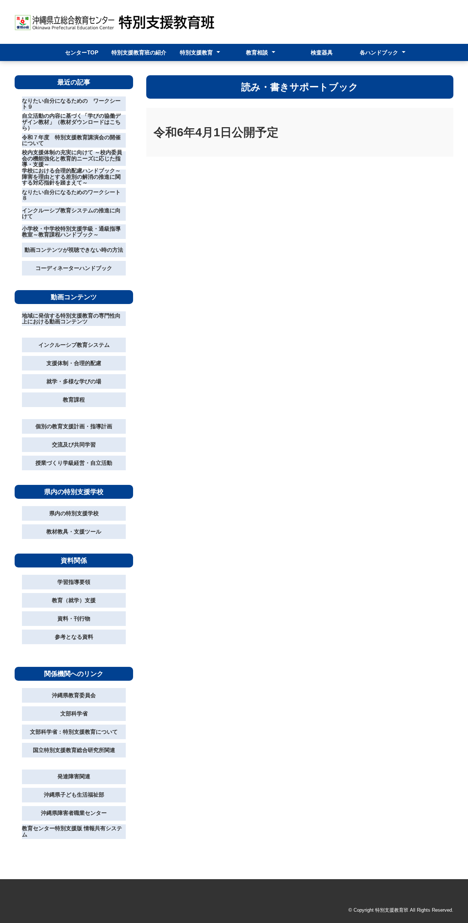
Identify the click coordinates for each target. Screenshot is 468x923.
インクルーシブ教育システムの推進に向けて (71, 213)
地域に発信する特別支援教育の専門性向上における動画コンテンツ (71, 318)
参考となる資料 (74, 637)
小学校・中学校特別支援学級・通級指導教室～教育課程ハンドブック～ (71, 231)
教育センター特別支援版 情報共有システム (72, 831)
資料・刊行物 (73, 618)
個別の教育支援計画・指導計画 (73, 426)
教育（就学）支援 (74, 600)
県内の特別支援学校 (74, 513)
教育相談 (257, 52)
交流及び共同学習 (74, 444)
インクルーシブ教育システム (74, 345)
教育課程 (74, 399)
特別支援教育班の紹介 (139, 52)
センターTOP (81, 52)
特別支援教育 (196, 52)
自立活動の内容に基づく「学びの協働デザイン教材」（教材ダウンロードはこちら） (71, 122)
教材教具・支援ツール (73, 531)
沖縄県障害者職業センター (74, 813)
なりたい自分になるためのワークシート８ (71, 195)
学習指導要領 (73, 582)
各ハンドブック (379, 52)
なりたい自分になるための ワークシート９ (71, 104)
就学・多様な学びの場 (73, 381)
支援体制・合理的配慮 (73, 363)
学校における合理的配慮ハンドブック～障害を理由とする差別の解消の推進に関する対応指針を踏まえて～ (71, 177)
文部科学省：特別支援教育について (74, 732)
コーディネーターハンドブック (73, 268)
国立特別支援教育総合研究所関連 (74, 750)
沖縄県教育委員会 (74, 695)
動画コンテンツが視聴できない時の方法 (73, 250)
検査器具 (322, 52)
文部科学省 (74, 713)
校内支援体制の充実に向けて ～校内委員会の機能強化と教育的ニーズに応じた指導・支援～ (72, 158)
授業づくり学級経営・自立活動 (73, 463)
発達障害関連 (73, 776)
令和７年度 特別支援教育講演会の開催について (71, 140)
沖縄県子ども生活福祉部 (74, 794)
